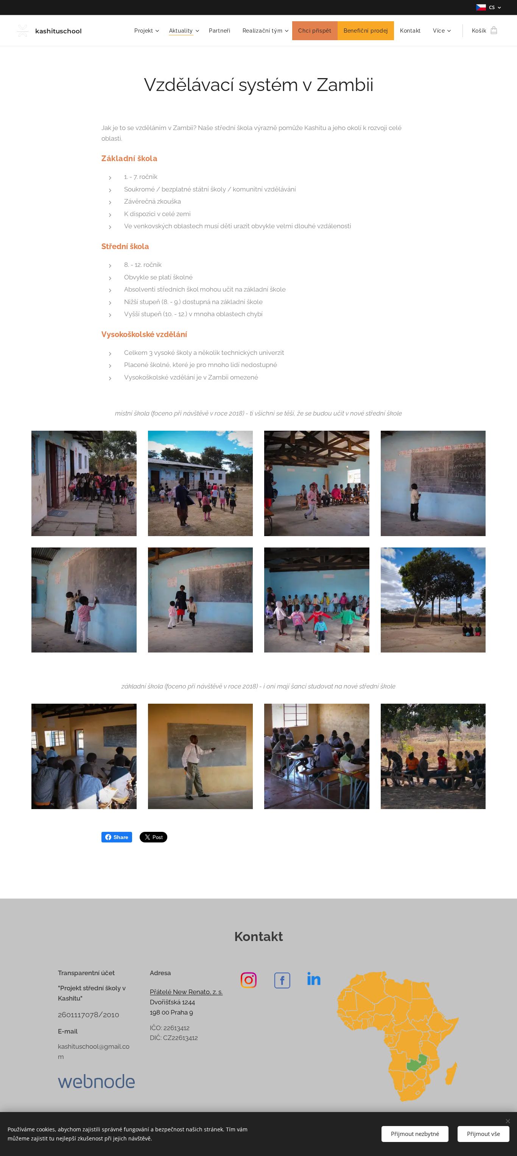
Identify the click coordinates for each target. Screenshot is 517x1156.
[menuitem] (147, 30)
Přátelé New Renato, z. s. (186, 992)
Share (121, 837)
